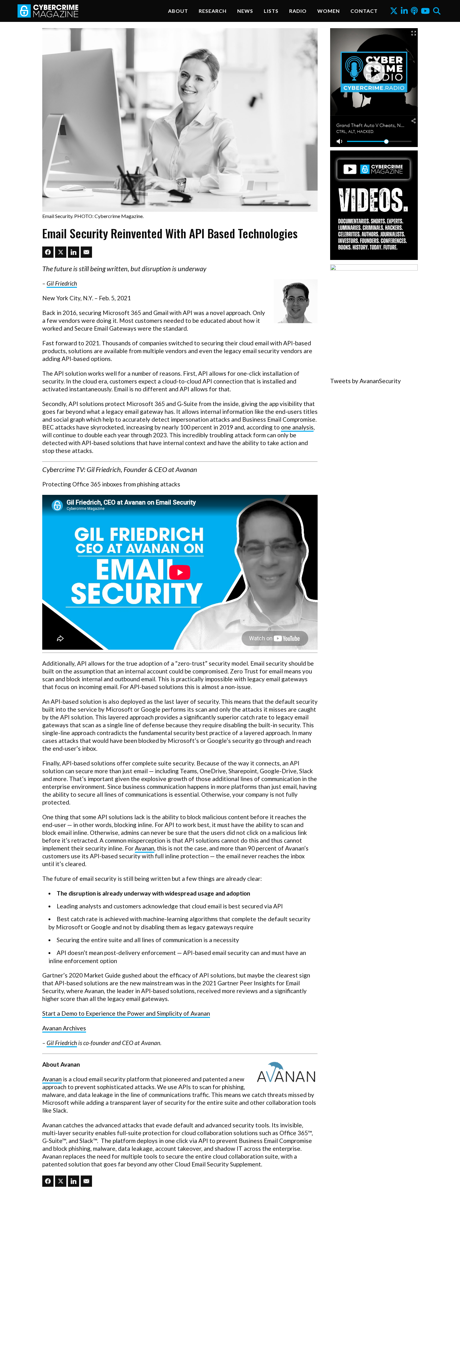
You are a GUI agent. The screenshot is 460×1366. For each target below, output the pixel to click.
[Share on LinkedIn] (73, 252)
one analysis (297, 427)
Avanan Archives (64, 1028)
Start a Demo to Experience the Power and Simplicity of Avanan (126, 1013)
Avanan (144, 848)
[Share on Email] (86, 252)
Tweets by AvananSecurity (365, 380)
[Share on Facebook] (48, 252)
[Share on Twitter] (60, 252)
